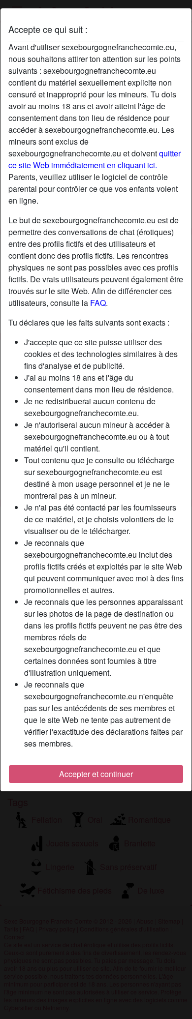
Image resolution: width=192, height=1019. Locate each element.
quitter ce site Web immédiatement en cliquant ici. (94, 159)
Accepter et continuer (96, 773)
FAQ (98, 302)
